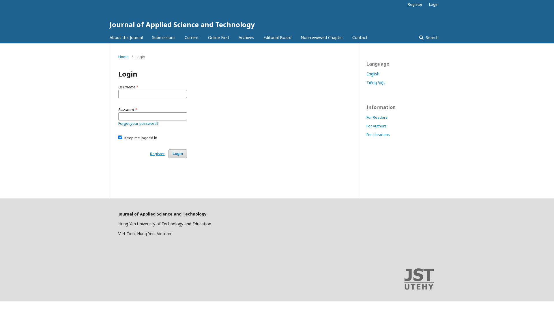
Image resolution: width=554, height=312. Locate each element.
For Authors (376, 126)
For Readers (377, 117)
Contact (360, 37)
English (372, 74)
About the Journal (126, 37)
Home (123, 56)
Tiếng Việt (375, 82)
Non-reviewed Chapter (322, 37)
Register (415, 4)
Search (432, 37)
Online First (218, 37)
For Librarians (378, 134)
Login (434, 4)
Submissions (163, 37)
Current (192, 37)
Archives (246, 37)
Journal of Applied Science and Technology (182, 24)
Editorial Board (277, 37)
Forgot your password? (138, 123)
